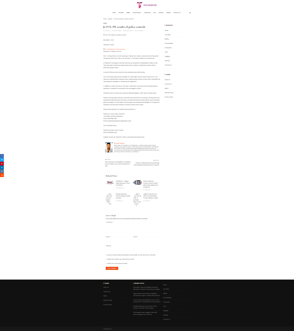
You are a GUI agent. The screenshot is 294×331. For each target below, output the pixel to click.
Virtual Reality (137, 12)
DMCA (167, 88)
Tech (154, 12)
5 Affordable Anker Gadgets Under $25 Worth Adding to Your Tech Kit (145, 313)
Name (108, 237)
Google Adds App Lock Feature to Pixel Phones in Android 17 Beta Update (145, 307)
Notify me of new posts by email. (117, 263)
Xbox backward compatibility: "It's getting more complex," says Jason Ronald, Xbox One (117, 164)
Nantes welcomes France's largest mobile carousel (123, 196)
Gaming (168, 12)
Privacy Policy (169, 97)
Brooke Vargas (129, 30)
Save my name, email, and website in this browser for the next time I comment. (131, 255)
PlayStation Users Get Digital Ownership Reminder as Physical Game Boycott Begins (146, 288)
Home (114, 12)
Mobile (128, 12)
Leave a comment (139, 30)
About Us (167, 80)
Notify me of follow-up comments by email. (120, 259)
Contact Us (176, 12)
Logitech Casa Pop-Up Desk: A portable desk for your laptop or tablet (150, 196)
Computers (147, 12)
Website (108, 246)
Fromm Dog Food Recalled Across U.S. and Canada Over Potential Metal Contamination (147, 301)
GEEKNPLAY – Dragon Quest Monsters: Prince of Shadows (123, 183)
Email (135, 237)
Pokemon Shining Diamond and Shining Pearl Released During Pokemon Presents (146, 164)
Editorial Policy (169, 93)
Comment (109, 222)
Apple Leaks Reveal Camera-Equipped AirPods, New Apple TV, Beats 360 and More (146, 294)
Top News (121, 12)
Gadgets (161, 12)
